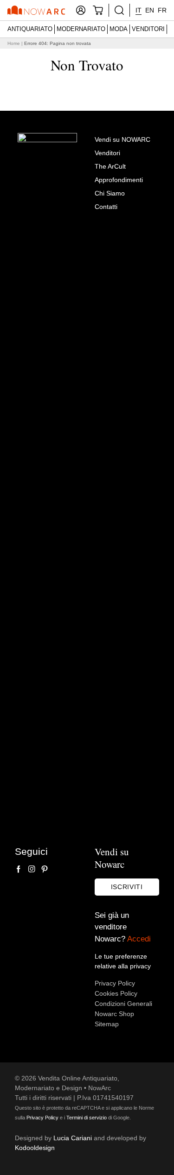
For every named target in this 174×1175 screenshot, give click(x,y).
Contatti (106, 206)
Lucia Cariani (72, 1138)
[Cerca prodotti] (119, 10)
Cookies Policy (116, 993)
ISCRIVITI (127, 887)
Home (13, 43)
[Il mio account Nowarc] (80, 10)
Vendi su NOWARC (122, 139)
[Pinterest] (44, 869)
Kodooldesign (35, 1147)
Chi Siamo (110, 193)
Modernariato (81, 28)
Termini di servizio (86, 1117)
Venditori (148, 28)
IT (138, 10)
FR (162, 10)
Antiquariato (29, 28)
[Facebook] (18, 869)
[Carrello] (98, 10)
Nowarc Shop (114, 1013)
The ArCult (110, 166)
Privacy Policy (115, 983)
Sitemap (107, 1024)
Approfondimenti (119, 179)
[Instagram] (31, 869)
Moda (119, 28)
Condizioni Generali (123, 1003)
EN (149, 10)
